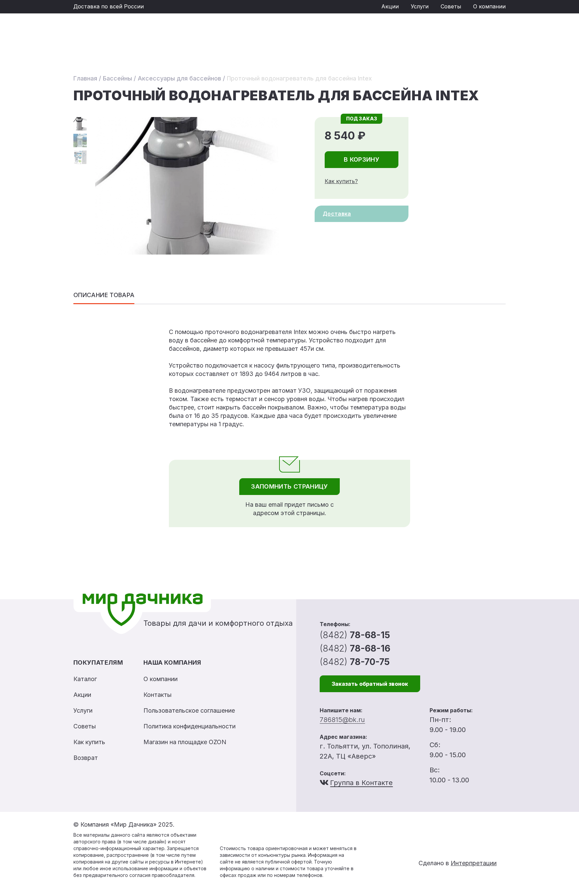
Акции (390, 6)
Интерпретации (474, 863)
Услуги (420, 6)
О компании (489, 6)
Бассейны (117, 78)
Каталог (85, 678)
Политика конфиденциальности (189, 726)
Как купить (89, 741)
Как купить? (341, 181)
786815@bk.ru (342, 720)
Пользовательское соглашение (189, 710)
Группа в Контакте (361, 783)
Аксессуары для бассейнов (179, 78)
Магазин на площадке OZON (184, 741)
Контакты (157, 694)
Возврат (85, 757)
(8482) (355, 635)
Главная (85, 78)
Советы (451, 6)
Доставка (337, 213)
